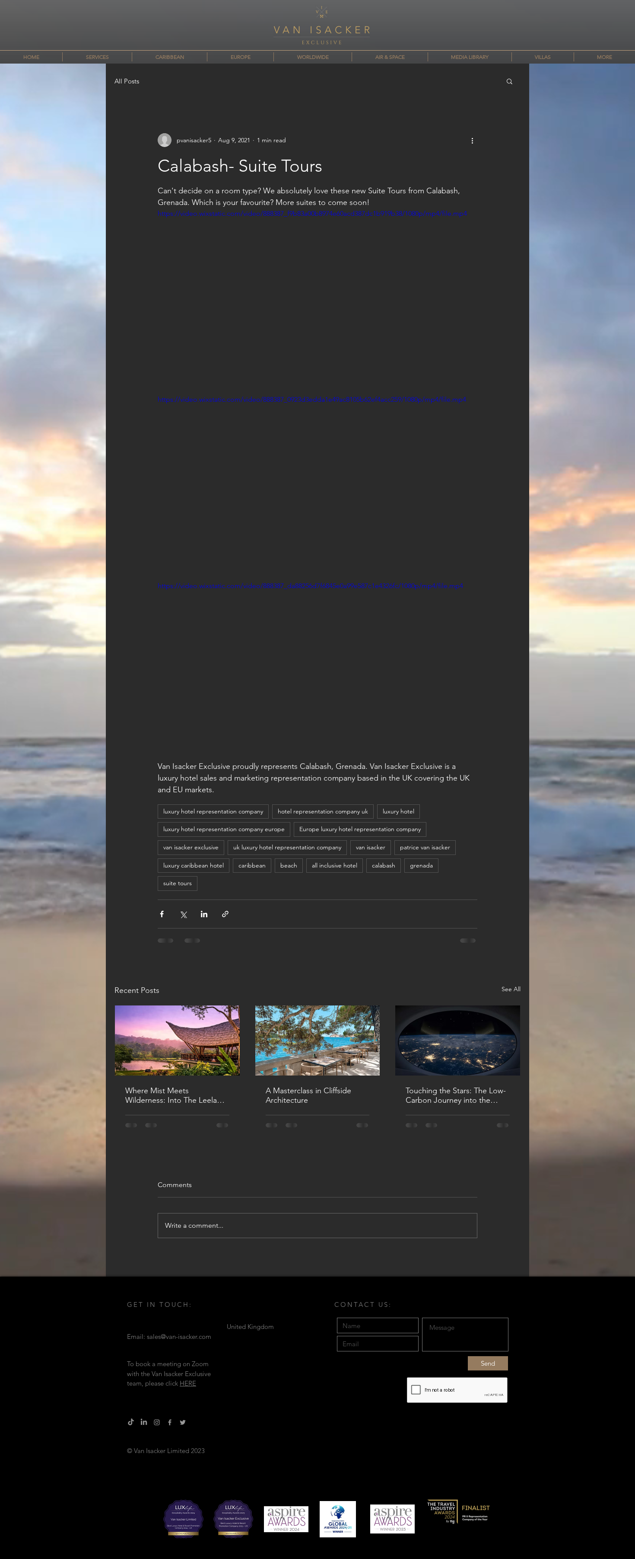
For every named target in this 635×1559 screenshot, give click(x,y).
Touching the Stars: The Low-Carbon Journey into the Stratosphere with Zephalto (456, 1095)
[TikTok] (131, 1422)
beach (288, 865)
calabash (383, 865)
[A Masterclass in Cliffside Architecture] (317, 1040)
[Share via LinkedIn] (204, 914)
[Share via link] (225, 914)
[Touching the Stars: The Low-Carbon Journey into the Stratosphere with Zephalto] (457, 1040)
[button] (509, 80)
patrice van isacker (425, 847)
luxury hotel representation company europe (224, 829)
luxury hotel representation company (213, 811)
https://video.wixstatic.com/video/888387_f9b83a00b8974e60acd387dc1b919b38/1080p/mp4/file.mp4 (312, 213)
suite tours (177, 883)
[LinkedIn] (144, 1422)
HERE (188, 1383)
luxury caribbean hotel (193, 865)
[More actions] (472, 140)
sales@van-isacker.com (179, 1336)
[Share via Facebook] (162, 914)
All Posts (126, 81)
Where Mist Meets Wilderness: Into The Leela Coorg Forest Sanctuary (171, 1095)
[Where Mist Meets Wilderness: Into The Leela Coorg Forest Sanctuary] (177, 1040)
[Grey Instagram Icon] (157, 1422)
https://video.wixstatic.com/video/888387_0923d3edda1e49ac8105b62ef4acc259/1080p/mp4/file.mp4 (312, 399)
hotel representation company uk (323, 811)
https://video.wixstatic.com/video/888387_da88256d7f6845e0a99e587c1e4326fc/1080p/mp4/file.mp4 (310, 586)
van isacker (370, 847)
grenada (421, 865)
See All (511, 989)
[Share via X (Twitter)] (183, 914)
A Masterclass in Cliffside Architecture (308, 1095)
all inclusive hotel (334, 865)
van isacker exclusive (191, 847)
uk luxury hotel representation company (287, 847)
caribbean (252, 865)
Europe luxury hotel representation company (360, 829)
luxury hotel (398, 811)
